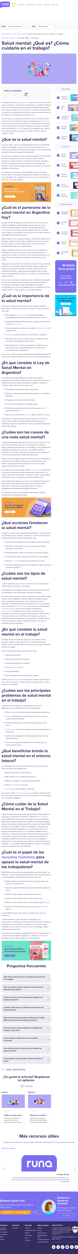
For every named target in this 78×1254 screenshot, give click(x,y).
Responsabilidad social (42, 1236)
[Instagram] (62, 1247)
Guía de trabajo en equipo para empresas (64, 128)
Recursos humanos (20, 34)
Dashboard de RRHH (65, 213)
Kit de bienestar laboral (64, 155)
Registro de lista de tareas (64, 243)
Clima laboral (4, 1232)
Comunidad (3, 1234)
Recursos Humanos (15, 26)
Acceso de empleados (3, 1229)
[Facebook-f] (58, 1247)
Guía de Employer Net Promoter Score (64, 138)
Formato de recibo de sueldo (64, 223)
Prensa (39, 1230)
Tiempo (2, 1239)
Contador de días (63, 1174)
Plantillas (27, 1240)
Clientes (27, 1228)
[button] (4, 1169)
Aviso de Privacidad (43, 1242)
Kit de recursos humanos (64, 165)
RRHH (1, 1237)
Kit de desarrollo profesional (65, 195)
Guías (26, 1238)
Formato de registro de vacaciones (65, 233)
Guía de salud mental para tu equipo (63, 108)
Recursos (10, 34)
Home (4, 34)
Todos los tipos (43, 26)
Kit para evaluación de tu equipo (65, 175)
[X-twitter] (72, 1247)
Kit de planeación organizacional (66, 185)
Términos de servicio (43, 1239)
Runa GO (15, 1228)
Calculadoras (28, 1235)
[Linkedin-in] (53, 1247)
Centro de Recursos (30, 1230)
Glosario (27, 1233)
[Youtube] (67, 1247)
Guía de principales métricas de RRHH (65, 98)
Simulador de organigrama (65, 253)
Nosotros (40, 1228)
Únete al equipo (41, 1233)
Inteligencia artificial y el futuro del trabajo (65, 118)
